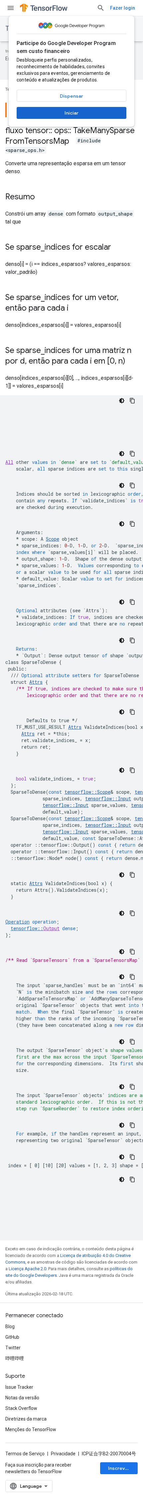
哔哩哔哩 (14, 1358)
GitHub (12, 1337)
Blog (10, 1326)
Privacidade (63, 1453)
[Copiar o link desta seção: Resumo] (41, 197)
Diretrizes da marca (26, 1419)
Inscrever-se (123, 1468)
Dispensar (71, 96)
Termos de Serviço (25, 1453)
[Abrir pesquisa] (101, 8)
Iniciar (71, 113)
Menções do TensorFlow (30, 1429)
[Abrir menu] (10, 8)
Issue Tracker (19, 1387)
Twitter (13, 1347)
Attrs (74, 727)
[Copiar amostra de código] (132, 400)
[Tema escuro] (121, 400)
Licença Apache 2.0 (27, 1268)
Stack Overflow (21, 1408)
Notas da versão (22, 1397)
